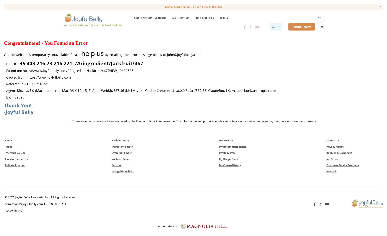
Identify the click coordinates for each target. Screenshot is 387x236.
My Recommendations (232, 146)
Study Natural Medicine (150, 18)
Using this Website (123, 171)
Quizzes (116, 165)
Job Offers (332, 159)
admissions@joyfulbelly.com (24, 204)
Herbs (224, 18)
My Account (226, 140)
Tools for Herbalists (16, 159)
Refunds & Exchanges (339, 153)
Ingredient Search (122, 146)
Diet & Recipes (205, 18)
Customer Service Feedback (342, 165)
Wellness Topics (121, 159)
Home (8, 140)
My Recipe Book (228, 159)
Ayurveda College (15, 153)
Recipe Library (120, 140)
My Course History (230, 165)
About (8, 146)
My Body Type (181, 18)
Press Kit (331, 171)
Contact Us (333, 140)
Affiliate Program (15, 165)
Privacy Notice (335, 146)
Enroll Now (301, 27)
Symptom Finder (122, 153)
